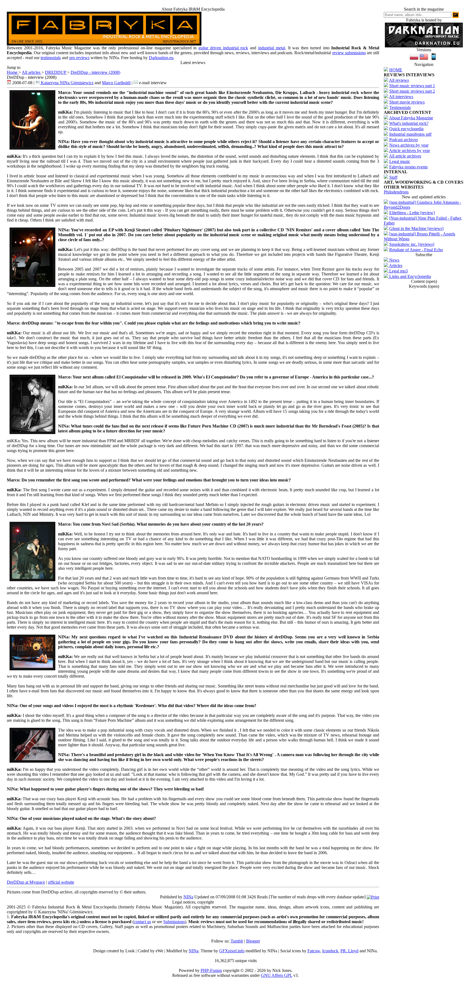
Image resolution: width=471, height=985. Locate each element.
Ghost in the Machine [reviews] (416, 228)
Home (13, 72)
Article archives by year (409, 150)
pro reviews (79, 57)
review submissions (349, 52)
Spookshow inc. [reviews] (411, 244)
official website (61, 882)
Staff (393, 177)
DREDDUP (56, 72)
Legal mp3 (398, 271)
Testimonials (400, 107)
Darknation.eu (161, 57)
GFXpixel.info (231, 950)
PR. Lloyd (349, 950)
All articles (31, 72)
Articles (395, 265)
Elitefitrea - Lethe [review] (412, 212)
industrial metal (271, 48)
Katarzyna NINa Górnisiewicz (66, 82)
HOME (395, 70)
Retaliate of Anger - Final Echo (416, 249)
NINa (188, 897)
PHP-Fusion (211, 970)
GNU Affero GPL (276, 975)
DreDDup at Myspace (26, 882)
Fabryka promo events (408, 167)
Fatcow (313, 950)
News (393, 260)
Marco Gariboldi (116, 82)
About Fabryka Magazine (411, 118)
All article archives (405, 156)
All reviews (399, 80)
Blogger (253, 941)
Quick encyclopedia (406, 128)
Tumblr (237, 941)
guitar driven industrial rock (223, 48)
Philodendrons (396, 192)
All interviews (401, 96)
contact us (142, 921)
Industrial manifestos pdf (410, 134)
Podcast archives (403, 139)
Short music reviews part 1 (412, 85)
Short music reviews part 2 (412, 91)
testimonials (51, 57)
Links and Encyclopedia (409, 276)
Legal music (399, 161)
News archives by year (408, 145)
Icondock (330, 950)
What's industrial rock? (408, 123)
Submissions (174, 921)
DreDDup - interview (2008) (95, 72)
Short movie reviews (407, 102)
